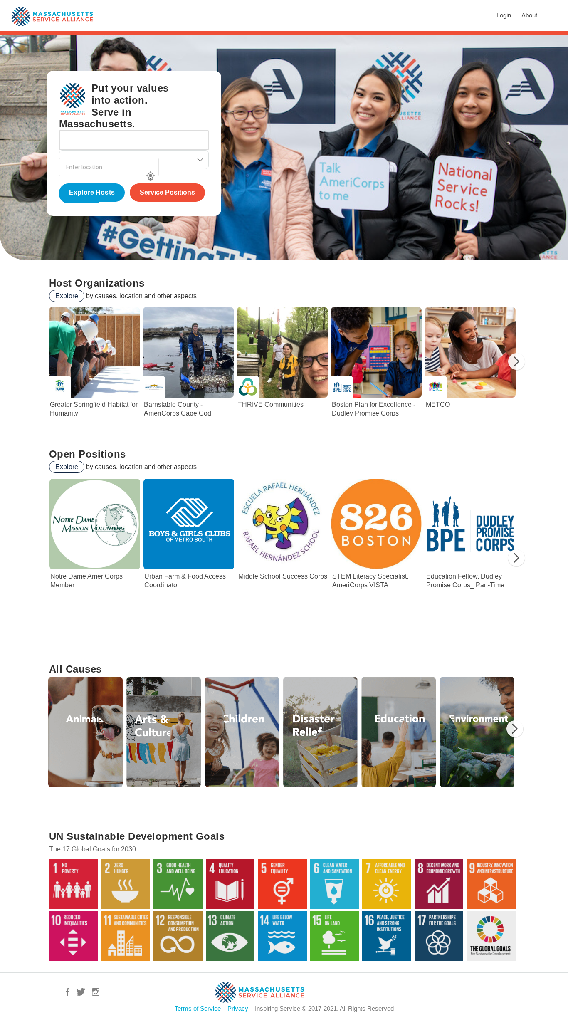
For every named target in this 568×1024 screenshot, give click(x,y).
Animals (86, 732)
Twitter (80, 992)
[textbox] (67, 137)
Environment (477, 732)
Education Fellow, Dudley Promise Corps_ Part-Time (470, 561)
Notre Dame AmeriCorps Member (94, 561)
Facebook (67, 992)
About (529, 15)
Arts (164, 732)
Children (242, 732)
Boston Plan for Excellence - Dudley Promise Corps (378, 365)
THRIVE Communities (284, 365)
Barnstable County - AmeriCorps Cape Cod (190, 365)
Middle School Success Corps (282, 561)
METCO (472, 365)
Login (503, 15)
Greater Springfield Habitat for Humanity (96, 365)
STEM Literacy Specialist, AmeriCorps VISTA (376, 561)
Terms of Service (198, 1008)
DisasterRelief (321, 732)
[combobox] (134, 140)
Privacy (237, 1008)
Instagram (95, 992)
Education (399, 732)
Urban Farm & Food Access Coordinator (188, 561)
